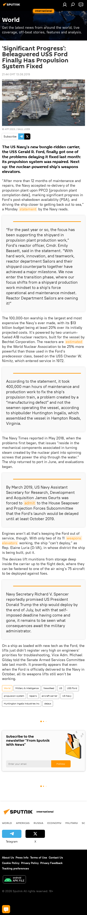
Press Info (22, 857)
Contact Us (56, 857)
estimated (74, 341)
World (7, 688)
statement (28, 209)
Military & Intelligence (27, 688)
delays (47, 703)
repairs (33, 695)
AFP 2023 (10, 129)
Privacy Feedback (51, 863)
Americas (23, 823)
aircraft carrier (49, 695)
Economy (54, 823)
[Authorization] (65, 4)
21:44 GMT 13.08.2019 (16, 74)
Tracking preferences (15, 868)
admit (29, 502)
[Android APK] (14, 879)
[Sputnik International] (12, 6)
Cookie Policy (10, 863)
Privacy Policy (30, 863)
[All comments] (6, 909)
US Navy (66, 695)
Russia (38, 823)
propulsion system (14, 695)
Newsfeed (49, 688)
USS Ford (72, 688)
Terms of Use (38, 857)
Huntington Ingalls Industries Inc (21, 703)
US (60, 688)
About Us (8, 857)
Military (71, 823)
